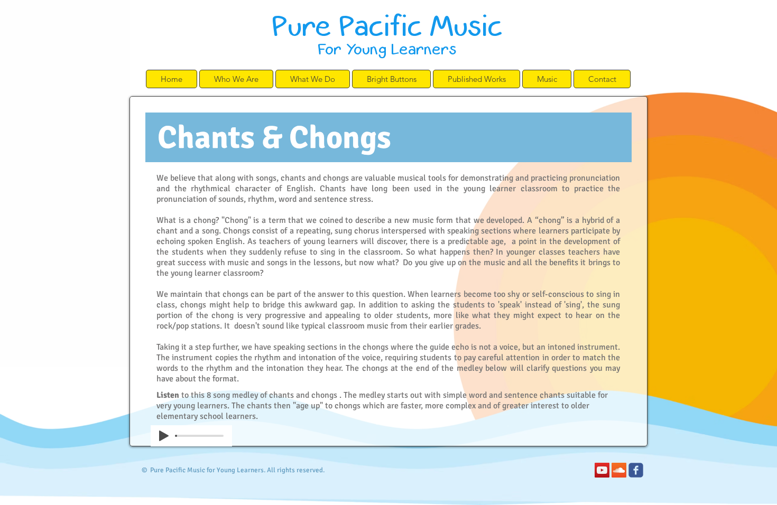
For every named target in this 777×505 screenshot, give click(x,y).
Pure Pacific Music (387, 24)
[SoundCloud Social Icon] (619, 470)
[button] (236, 79)
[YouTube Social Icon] (602, 470)
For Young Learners (387, 48)
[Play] (164, 436)
